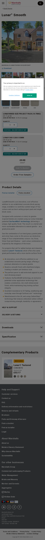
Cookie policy (29, 90)
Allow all (29, 95)
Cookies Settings (14, 95)
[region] (22, 89)
